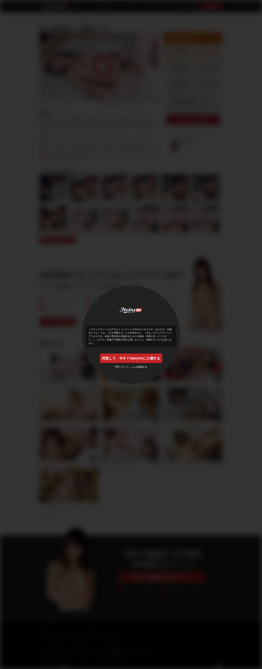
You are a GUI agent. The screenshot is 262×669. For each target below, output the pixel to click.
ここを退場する (139, 366)
